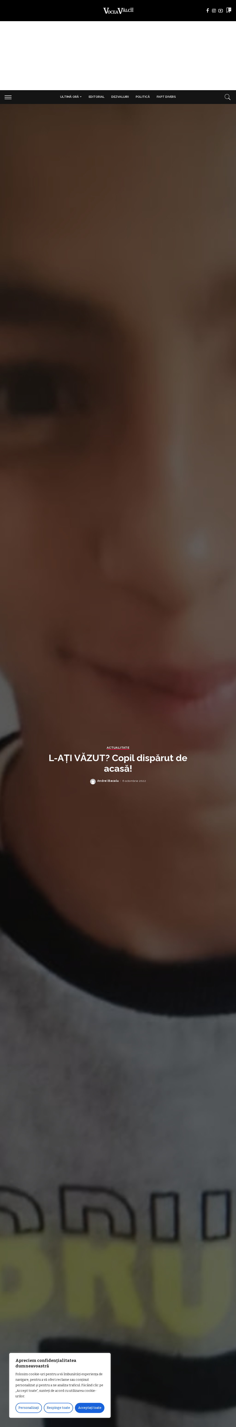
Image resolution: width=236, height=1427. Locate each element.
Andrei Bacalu (108, 781)
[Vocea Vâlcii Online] (118, 11)
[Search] (227, 97)
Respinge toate (58, 1408)
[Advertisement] (118, 55)
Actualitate (118, 747)
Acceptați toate (89, 1408)
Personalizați (28, 1408)
